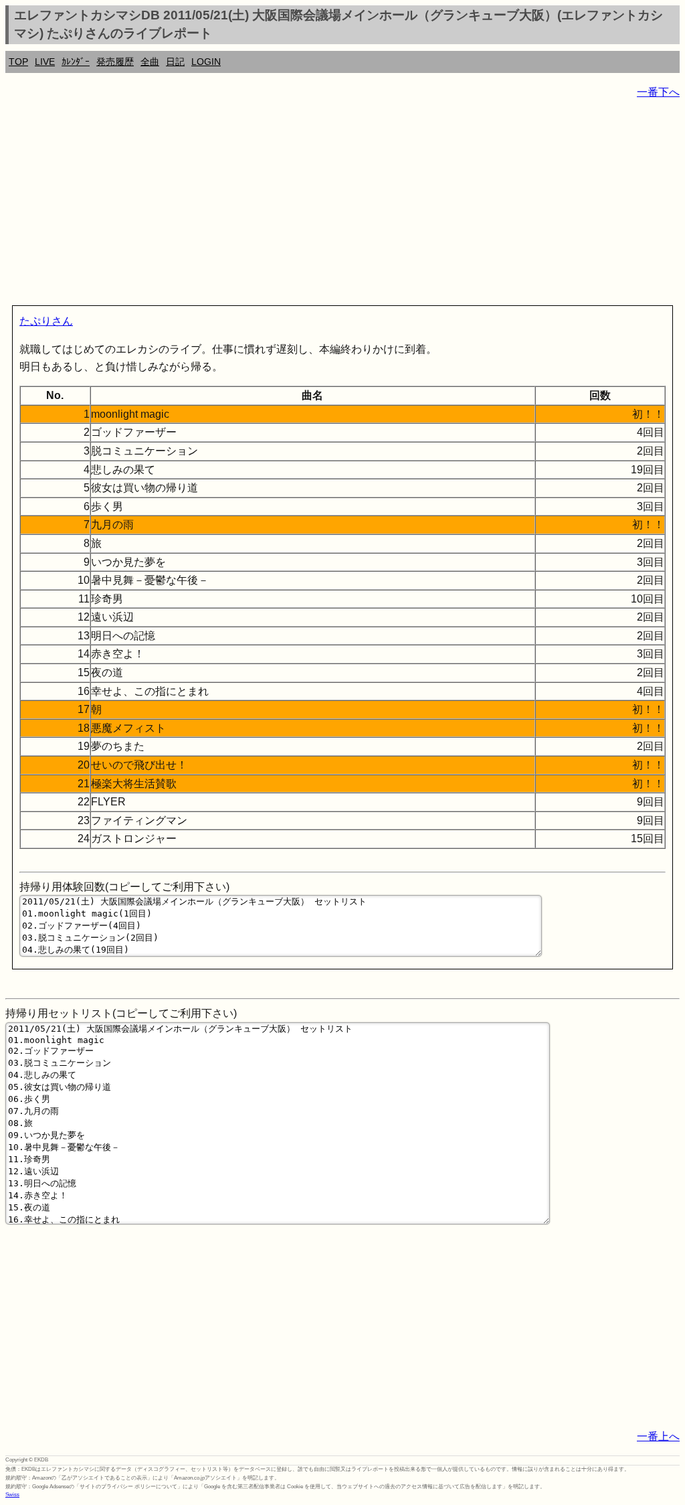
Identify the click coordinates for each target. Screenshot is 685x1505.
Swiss (12, 1495)
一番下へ (658, 92)
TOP (18, 61)
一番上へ (658, 1436)
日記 (175, 61)
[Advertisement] (342, 205)
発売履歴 (115, 61)
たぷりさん (46, 321)
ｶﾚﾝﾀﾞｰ (76, 61)
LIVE (45, 61)
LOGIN (206, 61)
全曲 (149, 61)
